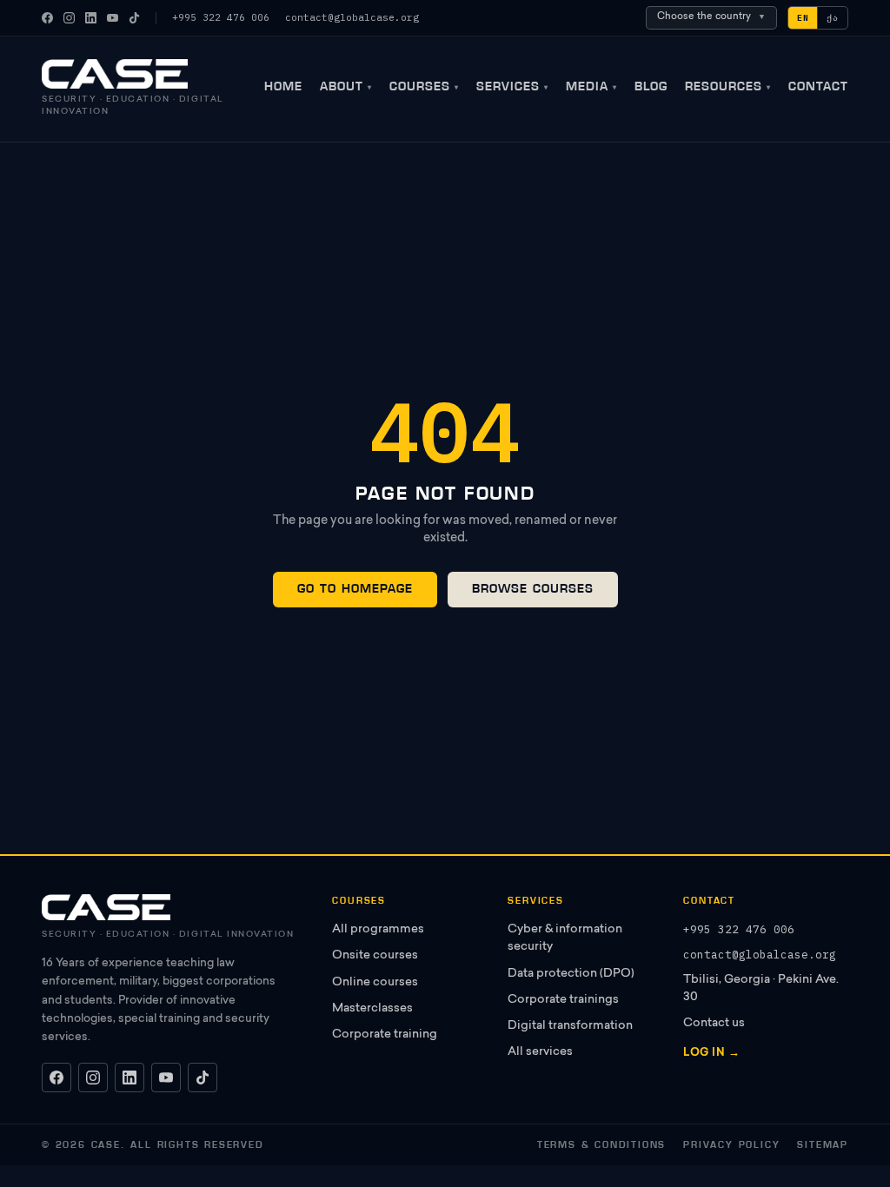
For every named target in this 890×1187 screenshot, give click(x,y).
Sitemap (822, 1145)
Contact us (714, 1024)
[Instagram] (69, 17)
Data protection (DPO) (571, 974)
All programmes (378, 930)
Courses (424, 86)
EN (803, 17)
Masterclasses (372, 1009)
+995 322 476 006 (220, 17)
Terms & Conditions (601, 1145)
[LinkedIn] (90, 17)
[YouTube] (112, 17)
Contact (818, 86)
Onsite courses (375, 956)
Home (283, 86)
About (346, 86)
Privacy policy (731, 1145)
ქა (833, 17)
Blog (651, 86)
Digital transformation (570, 1026)
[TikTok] (134, 17)
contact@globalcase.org (352, 17)
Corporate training (384, 1035)
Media (591, 86)
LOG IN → (711, 1053)
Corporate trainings (563, 1000)
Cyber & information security (565, 938)
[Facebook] (47, 17)
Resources (728, 86)
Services (512, 86)
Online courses (375, 983)
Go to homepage (355, 588)
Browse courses (533, 588)
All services (540, 1052)
